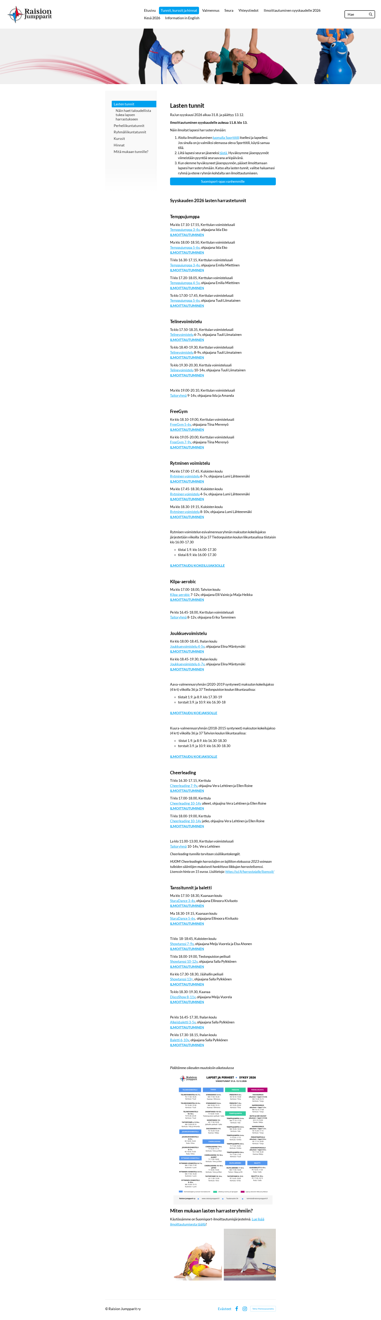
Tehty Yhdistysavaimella (263, 1309)
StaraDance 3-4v (182, 901)
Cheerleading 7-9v (183, 786)
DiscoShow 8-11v (182, 997)
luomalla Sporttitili (226, 137)
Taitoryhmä (178, 395)
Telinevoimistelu (181, 334)
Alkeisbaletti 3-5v (183, 1022)
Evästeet (224, 1308)
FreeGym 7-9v (180, 442)
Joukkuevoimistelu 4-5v (187, 646)
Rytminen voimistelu (185, 476)
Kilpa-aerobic (180, 595)
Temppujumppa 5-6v (185, 247)
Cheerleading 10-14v (185, 803)
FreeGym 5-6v (180, 424)
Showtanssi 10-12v (184, 961)
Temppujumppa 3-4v (185, 230)
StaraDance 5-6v (182, 918)
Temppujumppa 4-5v (185, 283)
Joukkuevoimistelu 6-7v (187, 664)
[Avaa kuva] (196, 1255)
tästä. (223, 153)
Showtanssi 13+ (181, 979)
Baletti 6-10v (179, 1040)
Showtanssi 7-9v (182, 944)
